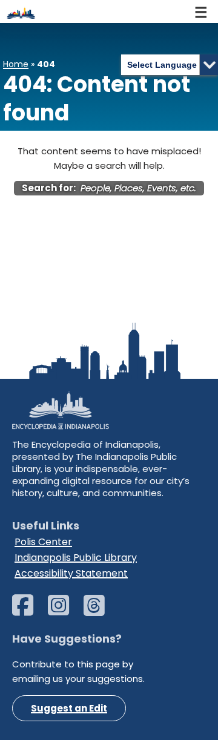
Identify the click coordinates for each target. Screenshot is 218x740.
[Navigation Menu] (201, 11)
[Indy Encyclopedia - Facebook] (28, 610)
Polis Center (43, 542)
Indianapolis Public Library (76, 558)
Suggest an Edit (69, 708)
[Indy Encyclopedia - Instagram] (64, 610)
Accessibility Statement (71, 573)
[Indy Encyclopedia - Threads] (100, 610)
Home (15, 64)
